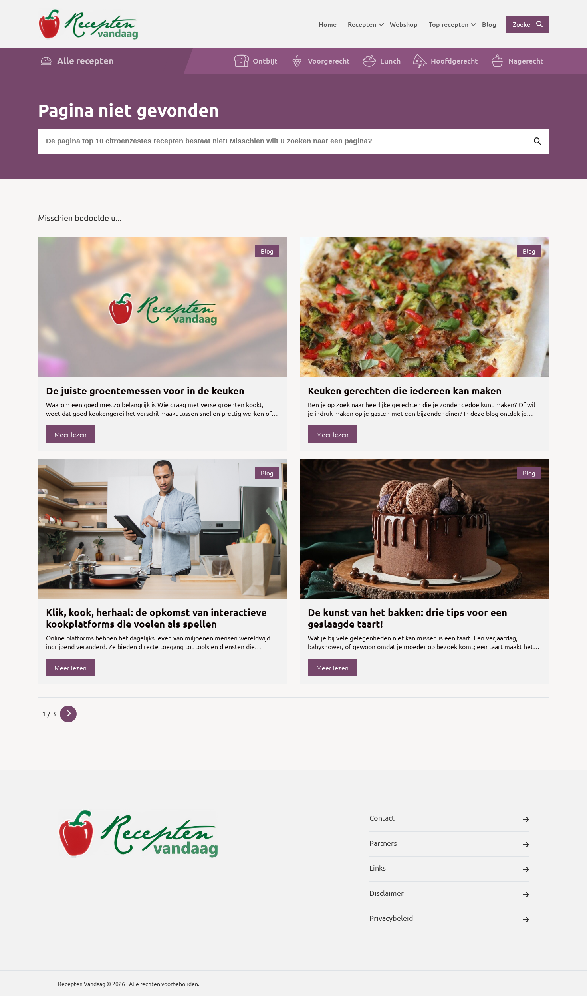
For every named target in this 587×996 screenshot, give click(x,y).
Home (328, 24)
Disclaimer (386, 893)
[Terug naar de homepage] (88, 23)
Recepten (362, 24)
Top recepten (448, 24)
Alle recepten (85, 60)
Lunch (390, 60)
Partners (383, 843)
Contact (382, 817)
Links (377, 867)
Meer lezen (70, 434)
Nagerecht (525, 60)
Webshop (404, 24)
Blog (489, 24)
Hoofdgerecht (454, 60)
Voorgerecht (329, 60)
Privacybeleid (391, 918)
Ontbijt (265, 60)
